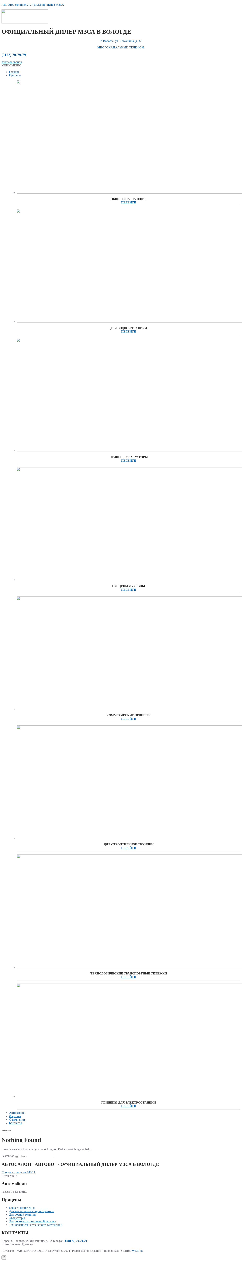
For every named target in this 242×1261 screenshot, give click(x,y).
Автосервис (16, 1112)
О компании (17, 1119)
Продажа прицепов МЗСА (19, 1172)
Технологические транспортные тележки (35, 1224)
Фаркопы (15, 1116)
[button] (11, 65)
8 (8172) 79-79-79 (76, 1240)
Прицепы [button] (15, 75)
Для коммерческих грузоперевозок (31, 1211)
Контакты (15, 1123)
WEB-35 (137, 1250)
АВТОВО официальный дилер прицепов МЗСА (33, 4)
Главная (14, 71)
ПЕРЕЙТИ (128, 202)
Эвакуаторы (17, 1218)
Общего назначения (22, 1207)
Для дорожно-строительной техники (32, 1221)
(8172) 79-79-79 (14, 55)
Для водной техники (22, 1214)
